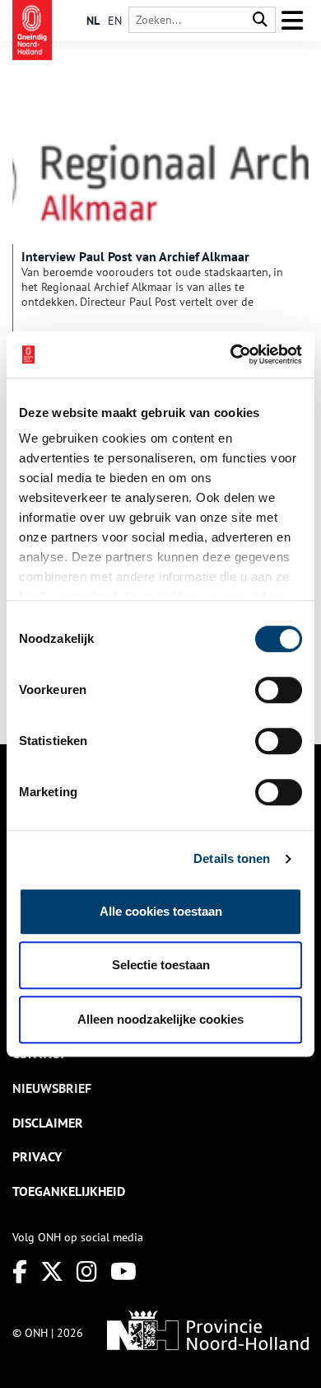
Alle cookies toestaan (161, 911)
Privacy (37, 1156)
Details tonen (231, 858)
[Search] (260, 20)
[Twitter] (51, 1271)
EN (115, 20)
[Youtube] (123, 1271)
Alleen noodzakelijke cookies (160, 1019)
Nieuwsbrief (51, 1088)
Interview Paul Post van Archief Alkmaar (135, 256)
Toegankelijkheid (68, 1191)
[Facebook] (19, 1271)
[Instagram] (87, 1271)
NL (93, 20)
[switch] (278, 690)
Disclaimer (47, 1122)
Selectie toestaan (161, 965)
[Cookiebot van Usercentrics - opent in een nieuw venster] (231, 354)
